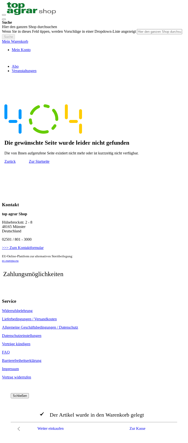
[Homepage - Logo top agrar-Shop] (31, 13)
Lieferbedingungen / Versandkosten (29, 319)
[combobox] (159, 31)
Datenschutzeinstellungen (21, 336)
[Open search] (4, 19)
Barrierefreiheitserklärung (21, 360)
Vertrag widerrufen (16, 377)
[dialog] (94, 413)
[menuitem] (15, 66)
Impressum (10, 369)
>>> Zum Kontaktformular (23, 248)
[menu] (94, 68)
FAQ (6, 352)
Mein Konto (21, 50)
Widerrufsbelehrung (17, 311)
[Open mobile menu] (4, 15)
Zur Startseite (39, 161)
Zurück (10, 161)
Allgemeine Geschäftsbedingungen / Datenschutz (40, 327)
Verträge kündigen (16, 344)
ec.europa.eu (10, 260)
